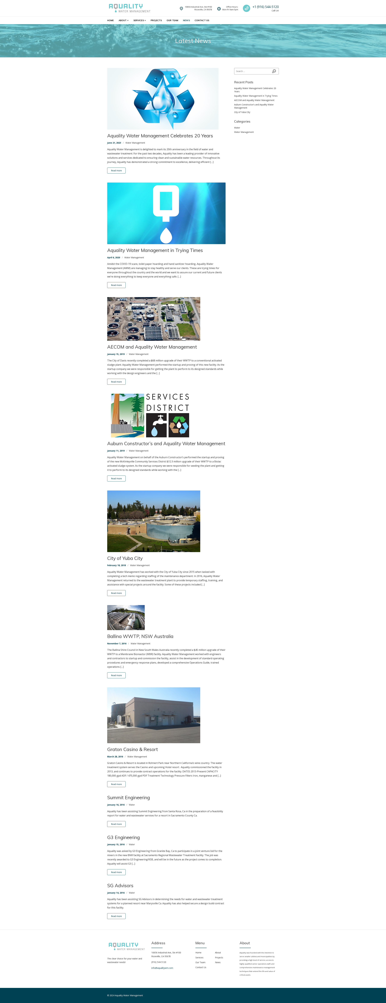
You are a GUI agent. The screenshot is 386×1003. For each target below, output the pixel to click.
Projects (156, 20)
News (186, 20)
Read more (116, 170)
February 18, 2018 (116, 565)
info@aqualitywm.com (162, 967)
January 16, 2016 (116, 804)
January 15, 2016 (116, 844)
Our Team (172, 20)
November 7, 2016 (116, 643)
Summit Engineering (128, 797)
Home (110, 20)
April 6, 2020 (113, 257)
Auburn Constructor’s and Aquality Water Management (166, 443)
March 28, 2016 (115, 756)
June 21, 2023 (114, 142)
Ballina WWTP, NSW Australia (140, 636)
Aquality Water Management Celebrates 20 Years (160, 136)
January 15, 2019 (116, 354)
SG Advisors (120, 885)
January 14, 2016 (116, 892)
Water (132, 804)
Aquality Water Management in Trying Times (155, 250)
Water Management (135, 142)
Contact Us (202, 20)
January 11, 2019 (116, 450)
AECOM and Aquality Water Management (152, 347)
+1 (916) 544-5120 (266, 7)
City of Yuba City (125, 558)
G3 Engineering (123, 837)
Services (138, 20)
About (123, 20)
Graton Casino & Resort (132, 749)
